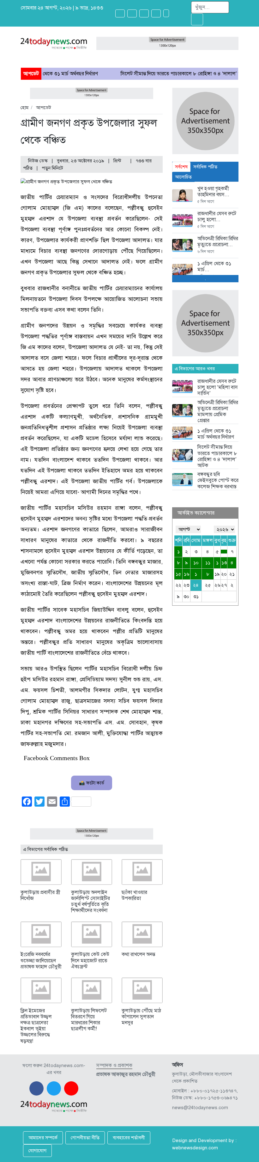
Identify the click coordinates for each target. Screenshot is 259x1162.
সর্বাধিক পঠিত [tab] (205, 167)
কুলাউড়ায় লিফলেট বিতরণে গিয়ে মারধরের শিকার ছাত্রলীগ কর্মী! (89, 1020)
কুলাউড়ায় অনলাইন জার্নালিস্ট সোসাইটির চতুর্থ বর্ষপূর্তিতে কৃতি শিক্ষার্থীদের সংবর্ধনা (90, 901)
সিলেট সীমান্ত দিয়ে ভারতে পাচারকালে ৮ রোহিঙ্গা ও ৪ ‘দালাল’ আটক (160, 74)
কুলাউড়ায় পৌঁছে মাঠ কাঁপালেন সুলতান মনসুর (141, 1017)
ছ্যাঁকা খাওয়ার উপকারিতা (134, 895)
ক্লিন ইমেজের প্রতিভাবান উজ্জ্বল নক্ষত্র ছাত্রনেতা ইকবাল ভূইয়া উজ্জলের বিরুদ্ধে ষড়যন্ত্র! (36, 1026)
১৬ (186, 574)
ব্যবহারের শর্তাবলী (129, 1137)
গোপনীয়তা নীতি (85, 1137)
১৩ (224, 562)
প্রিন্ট (118, 161)
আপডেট (43, 107)
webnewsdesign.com (195, 1148)
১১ (207, 562)
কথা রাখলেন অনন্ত (138, 954)
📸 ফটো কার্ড (91, 783)
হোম (24, 107)
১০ (196, 562)
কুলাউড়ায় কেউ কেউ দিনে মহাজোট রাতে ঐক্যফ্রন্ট (90, 960)
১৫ (178, 574)
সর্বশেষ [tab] (181, 167)
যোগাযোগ (37, 1150)
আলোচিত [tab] (183, 177)
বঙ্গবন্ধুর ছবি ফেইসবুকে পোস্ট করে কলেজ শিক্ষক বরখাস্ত (217, 480)
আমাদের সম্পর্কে (42, 1137)
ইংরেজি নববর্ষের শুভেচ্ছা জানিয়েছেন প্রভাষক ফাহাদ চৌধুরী (41, 960)
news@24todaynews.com (200, 1107)
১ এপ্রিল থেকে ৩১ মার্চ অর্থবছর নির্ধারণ (215, 434)
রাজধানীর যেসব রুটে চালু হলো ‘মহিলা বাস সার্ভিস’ (217, 387)
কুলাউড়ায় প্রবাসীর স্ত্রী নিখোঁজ (40, 895)
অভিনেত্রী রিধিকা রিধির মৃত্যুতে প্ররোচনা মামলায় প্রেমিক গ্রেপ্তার (217, 411)
